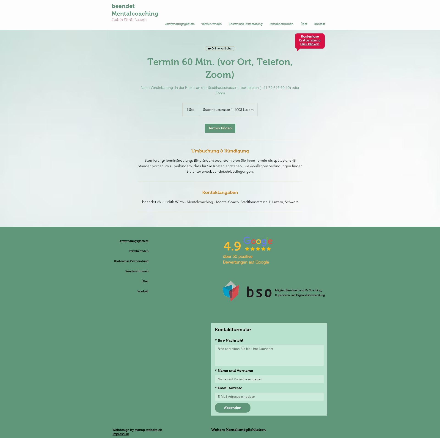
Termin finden (138, 251)
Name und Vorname (234, 371)
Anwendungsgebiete (137, 241)
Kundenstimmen (137, 271)
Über (145, 281)
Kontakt (143, 291)
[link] (220, 128)
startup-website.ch (148, 430)
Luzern (141, 20)
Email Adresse (228, 388)
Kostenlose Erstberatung (137, 261)
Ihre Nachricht (229, 340)
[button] (180, 24)
